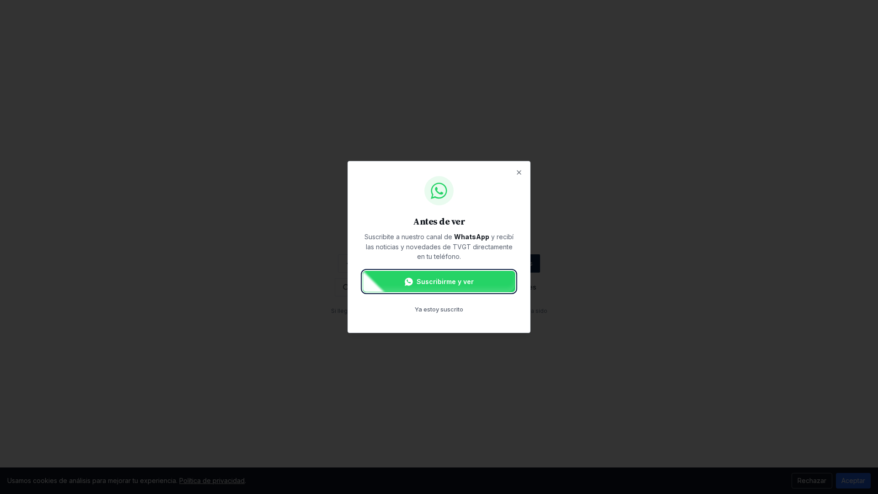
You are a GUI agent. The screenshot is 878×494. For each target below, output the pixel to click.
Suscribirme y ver (445, 281)
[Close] (519, 172)
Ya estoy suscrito (439, 309)
